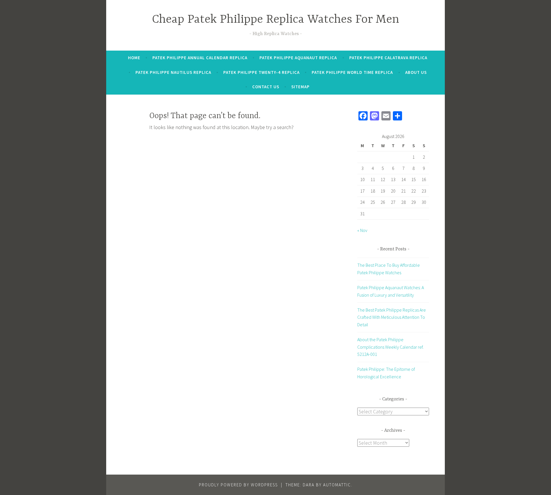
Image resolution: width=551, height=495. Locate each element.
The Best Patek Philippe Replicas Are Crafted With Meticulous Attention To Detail (391, 317)
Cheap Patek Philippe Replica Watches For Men (275, 19)
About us (416, 72)
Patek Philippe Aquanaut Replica (298, 57)
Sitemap (300, 86)
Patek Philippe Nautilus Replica (173, 72)
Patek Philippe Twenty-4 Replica (261, 72)
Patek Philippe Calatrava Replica (388, 57)
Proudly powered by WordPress (238, 485)
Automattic (337, 485)
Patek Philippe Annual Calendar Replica (199, 57)
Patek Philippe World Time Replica (352, 72)
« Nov (362, 230)
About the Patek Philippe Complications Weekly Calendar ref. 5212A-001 (390, 347)
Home (134, 57)
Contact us (265, 86)
